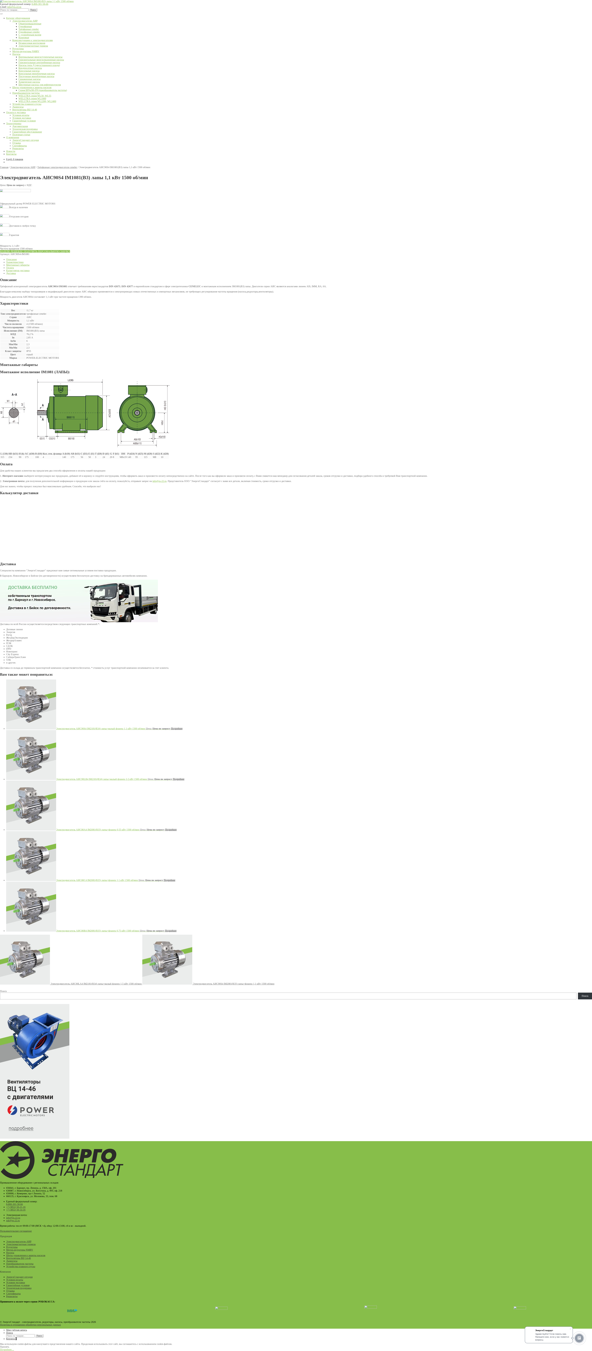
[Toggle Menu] (1, 13)
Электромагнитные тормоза (33, 46)
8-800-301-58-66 (40, 4)
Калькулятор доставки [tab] (18, 270)
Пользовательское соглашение (16, 1231)
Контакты (11, 154)
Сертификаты (19, 145)
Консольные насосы (29, 70)
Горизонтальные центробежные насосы (39, 62)
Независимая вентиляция (31, 43)
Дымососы (18, 107)
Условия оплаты (20, 115)
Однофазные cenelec (29, 32)
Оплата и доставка (16, 112)
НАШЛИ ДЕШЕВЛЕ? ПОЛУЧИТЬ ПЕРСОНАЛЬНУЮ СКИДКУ (35, 251)
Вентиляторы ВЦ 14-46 (24, 109)
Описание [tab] (11, 259)
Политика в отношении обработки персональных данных (30, 1324)
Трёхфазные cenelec (28, 29)
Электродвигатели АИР (25, 21)
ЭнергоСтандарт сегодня (25, 140)
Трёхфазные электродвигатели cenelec (57, 167)
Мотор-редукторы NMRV (25, 51)
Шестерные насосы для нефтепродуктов (39, 84)
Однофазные (25, 26)
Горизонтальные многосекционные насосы (41, 59)
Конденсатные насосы (30, 68)
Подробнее (177, 728)
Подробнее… (7, 1349)
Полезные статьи (21, 134)
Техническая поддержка (25, 129)
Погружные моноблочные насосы (36, 76)
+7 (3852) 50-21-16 (15, 1207)
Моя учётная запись (16, 1330)
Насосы (16, 54)
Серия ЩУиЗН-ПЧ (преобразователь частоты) (42, 90)
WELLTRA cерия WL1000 (32, 98)
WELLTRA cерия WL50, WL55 (34, 95)
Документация (20, 126)
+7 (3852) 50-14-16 (15, 1209)
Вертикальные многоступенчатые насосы (40, 57)
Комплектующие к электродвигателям (32, 40)
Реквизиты (18, 148)
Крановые (23, 37)
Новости (10, 151)
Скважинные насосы (29, 79)
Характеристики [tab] (15, 262)
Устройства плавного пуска (26, 104)
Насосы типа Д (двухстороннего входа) (39, 65)
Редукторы (18, 48)
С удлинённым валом (29, 34)
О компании (12, 137)
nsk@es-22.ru (13, 1220)
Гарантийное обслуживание (27, 132)
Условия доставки (21, 118)
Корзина (11, 1338)
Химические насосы (29, 82)
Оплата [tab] (10, 267)
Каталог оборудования (18, 18)
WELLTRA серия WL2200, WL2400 (37, 101)
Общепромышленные (29, 23)
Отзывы (16, 143)
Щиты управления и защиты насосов (31, 87)
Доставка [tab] (11, 273)
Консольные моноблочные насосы (36, 73)
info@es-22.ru (14, 7)
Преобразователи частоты (26, 93)
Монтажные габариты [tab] (17, 265)
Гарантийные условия (24, 120)
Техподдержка (13, 123)
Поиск (33, 10)
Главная (4, 167)
